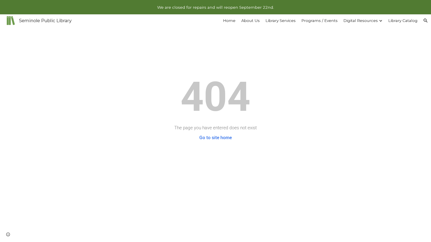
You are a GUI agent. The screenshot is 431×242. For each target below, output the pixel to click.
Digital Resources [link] (360, 20)
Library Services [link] (281, 20)
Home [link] (229, 20)
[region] (215, 7)
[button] (425, 20)
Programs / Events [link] (319, 20)
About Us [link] (250, 20)
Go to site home (215, 137)
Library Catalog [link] (403, 20)
